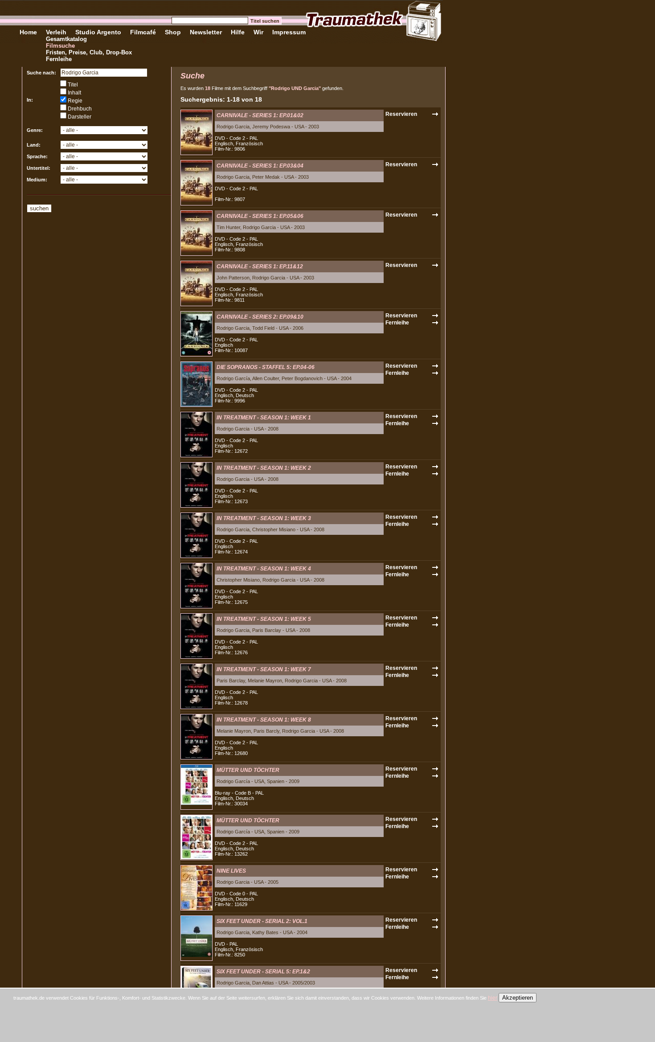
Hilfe (238, 32)
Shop (173, 32)
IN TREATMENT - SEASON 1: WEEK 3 (264, 518)
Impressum (289, 32)
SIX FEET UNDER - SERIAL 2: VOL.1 (262, 921)
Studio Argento (98, 32)
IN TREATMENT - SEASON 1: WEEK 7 (264, 669)
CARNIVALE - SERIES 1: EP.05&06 (260, 216)
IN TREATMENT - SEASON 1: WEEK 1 (264, 417)
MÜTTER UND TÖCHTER (248, 770)
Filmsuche (60, 45)
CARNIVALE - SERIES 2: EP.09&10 (260, 317)
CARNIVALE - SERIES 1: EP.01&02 (260, 115)
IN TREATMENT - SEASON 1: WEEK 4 (264, 569)
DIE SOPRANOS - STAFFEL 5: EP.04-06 (266, 367)
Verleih (56, 32)
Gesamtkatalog (66, 39)
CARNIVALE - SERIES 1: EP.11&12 (260, 266)
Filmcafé (143, 32)
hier (492, 998)
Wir (258, 32)
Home (28, 32)
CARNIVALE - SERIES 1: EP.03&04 (260, 166)
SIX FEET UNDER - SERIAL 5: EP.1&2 (263, 971)
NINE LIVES (231, 871)
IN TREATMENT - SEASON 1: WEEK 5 (264, 619)
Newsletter (206, 32)
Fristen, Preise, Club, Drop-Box (89, 52)
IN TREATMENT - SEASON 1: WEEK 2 (264, 468)
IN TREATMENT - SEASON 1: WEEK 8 (264, 720)
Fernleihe (59, 59)
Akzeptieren (517, 997)
